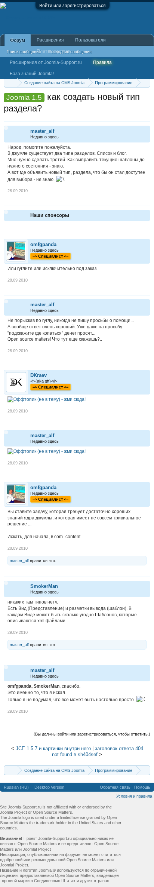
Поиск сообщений (24, 51)
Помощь (142, 787)
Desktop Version (49, 787)
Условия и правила (134, 796)
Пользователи (90, 40)
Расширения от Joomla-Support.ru (46, 62)
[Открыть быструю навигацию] (145, 82)
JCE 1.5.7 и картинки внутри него (53, 748)
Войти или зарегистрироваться (72, 5)
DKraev (38, 375)
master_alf (42, 131)
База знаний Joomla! (32, 73)
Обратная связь (115, 787)
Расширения (50, 40)
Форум (17, 40)
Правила (102, 62)
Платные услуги (54, 51)
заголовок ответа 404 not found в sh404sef (97, 752)
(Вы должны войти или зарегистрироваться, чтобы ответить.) (92, 734)
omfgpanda (43, 244)
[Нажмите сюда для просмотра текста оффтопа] (46, 399)
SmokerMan (44, 586)
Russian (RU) (16, 787)
